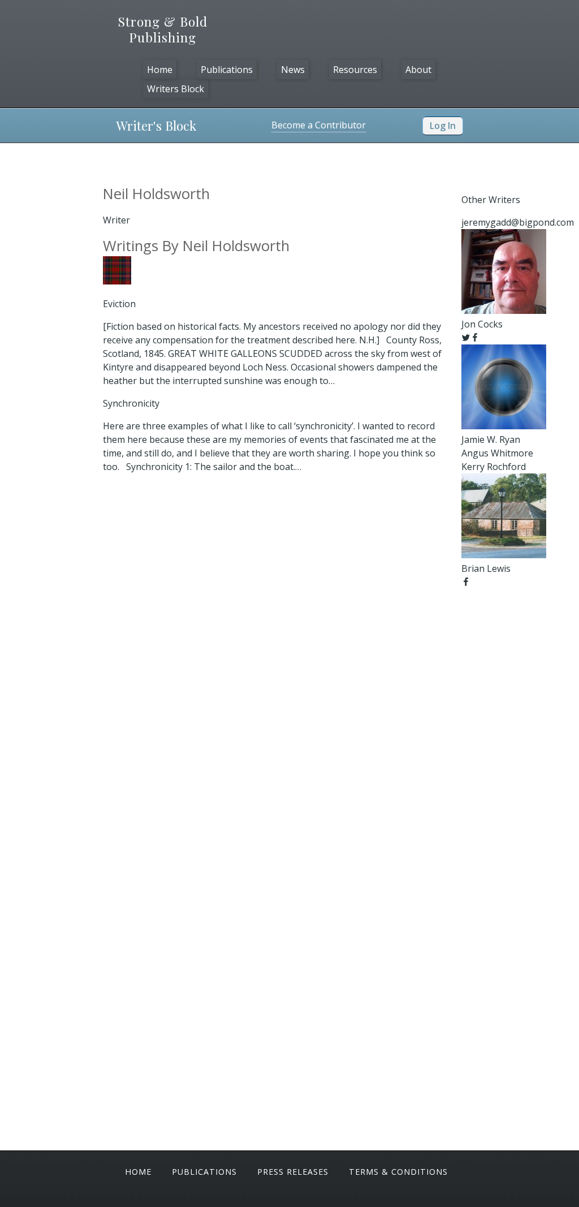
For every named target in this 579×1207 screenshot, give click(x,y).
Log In (443, 125)
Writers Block (175, 89)
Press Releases (293, 1171)
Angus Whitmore (497, 453)
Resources (355, 69)
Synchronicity (131, 403)
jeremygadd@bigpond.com (517, 222)
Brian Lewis (486, 568)
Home (159, 69)
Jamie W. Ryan (490, 439)
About (418, 69)
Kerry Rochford (493, 466)
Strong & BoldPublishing (163, 30)
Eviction (119, 304)
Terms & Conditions (398, 1171)
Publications (227, 69)
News (293, 69)
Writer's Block (156, 125)
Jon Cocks (482, 324)
